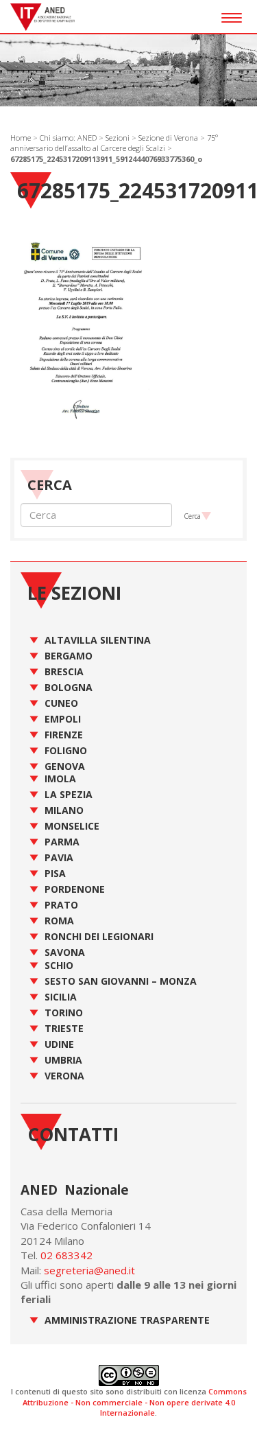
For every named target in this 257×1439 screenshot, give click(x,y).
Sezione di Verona (168, 137)
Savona (65, 952)
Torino (64, 1012)
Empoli (63, 718)
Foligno (66, 750)
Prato (61, 904)
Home (20, 137)
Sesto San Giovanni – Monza (121, 980)
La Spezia (69, 794)
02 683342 (66, 1255)
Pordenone (75, 889)
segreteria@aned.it (89, 1270)
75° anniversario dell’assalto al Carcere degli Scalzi (114, 143)
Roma (59, 920)
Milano (64, 810)
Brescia (64, 671)
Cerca (192, 516)
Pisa (55, 873)
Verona (64, 1075)
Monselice (72, 825)
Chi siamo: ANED (68, 137)
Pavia (59, 857)
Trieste (64, 1028)
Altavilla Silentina (98, 639)
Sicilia (61, 996)
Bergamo (69, 655)
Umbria (63, 1059)
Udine (59, 1044)
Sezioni (118, 137)
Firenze (64, 734)
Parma (62, 841)
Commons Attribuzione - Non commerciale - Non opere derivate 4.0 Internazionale (135, 1402)
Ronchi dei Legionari (99, 936)
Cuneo (61, 703)
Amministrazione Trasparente (127, 1319)
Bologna (69, 687)
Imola (60, 778)
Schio (59, 965)
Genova (65, 766)
